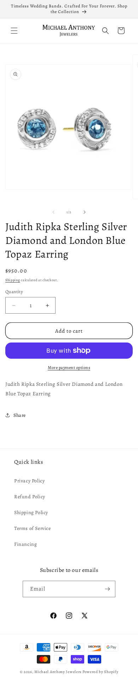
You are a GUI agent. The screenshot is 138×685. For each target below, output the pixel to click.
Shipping (12, 280)
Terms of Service (32, 528)
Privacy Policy (29, 480)
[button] (14, 30)
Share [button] (19, 415)
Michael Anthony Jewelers (57, 671)
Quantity (14, 292)
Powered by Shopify (100, 671)
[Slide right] (84, 212)
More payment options (69, 367)
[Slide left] (53, 212)
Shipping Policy (31, 512)
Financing (25, 544)
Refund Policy (29, 496)
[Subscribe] (107, 589)
